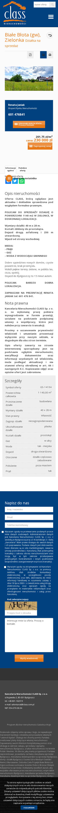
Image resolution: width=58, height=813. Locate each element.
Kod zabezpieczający (18, 599)
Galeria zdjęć (43, 55)
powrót (49, 35)
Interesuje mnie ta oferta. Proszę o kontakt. (30, 124)
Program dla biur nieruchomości (22, 724)
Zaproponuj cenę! (42, 146)
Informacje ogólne (10, 169)
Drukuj (50, 55)
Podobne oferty (23, 169)
